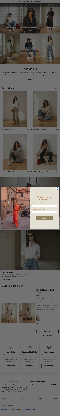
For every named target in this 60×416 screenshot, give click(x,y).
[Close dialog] (56, 188)
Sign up (43, 218)
